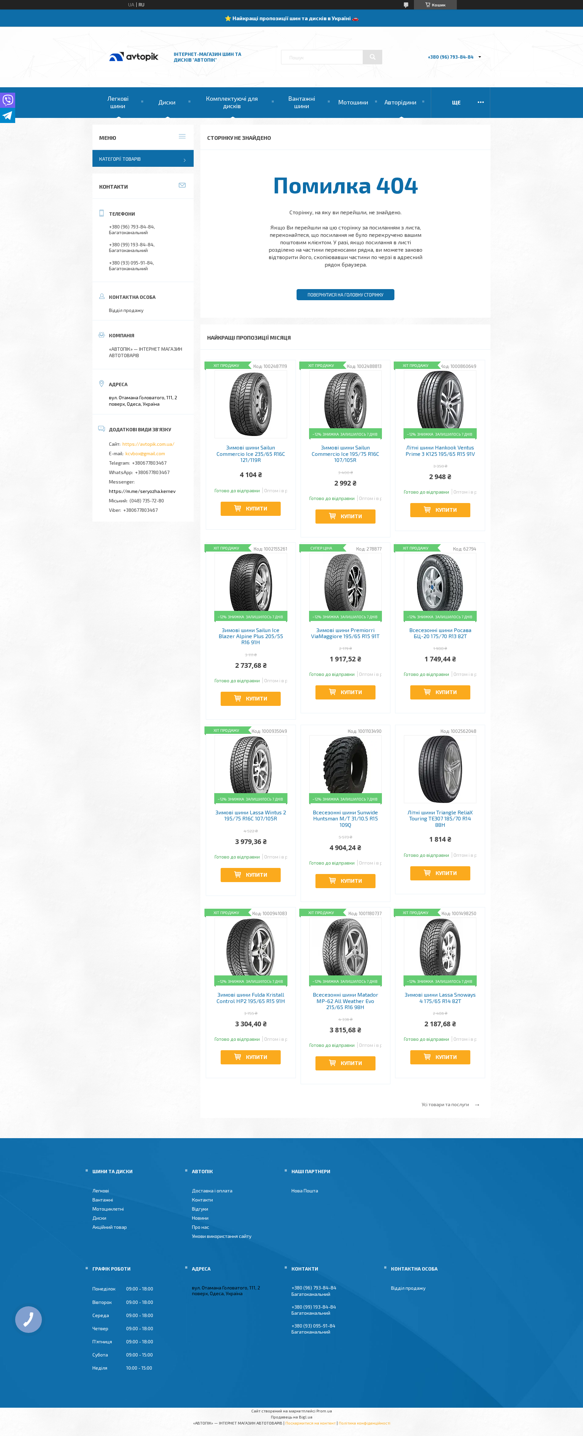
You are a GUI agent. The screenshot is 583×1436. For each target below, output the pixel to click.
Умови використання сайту (221, 1236)
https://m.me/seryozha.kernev (142, 491)
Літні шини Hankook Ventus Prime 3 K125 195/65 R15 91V (440, 450)
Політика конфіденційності (364, 1423)
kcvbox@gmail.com (145, 453)
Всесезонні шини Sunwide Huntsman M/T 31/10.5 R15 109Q (345, 818)
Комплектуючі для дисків (232, 102)
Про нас (200, 1227)
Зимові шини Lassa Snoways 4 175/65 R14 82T (440, 998)
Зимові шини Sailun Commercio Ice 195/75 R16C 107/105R (345, 453)
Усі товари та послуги (445, 1104)
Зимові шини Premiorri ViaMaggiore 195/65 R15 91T (345, 633)
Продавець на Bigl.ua (291, 1416)
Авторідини (400, 102)
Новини (200, 1218)
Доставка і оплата (212, 1190)
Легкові (100, 1190)
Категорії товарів (120, 159)
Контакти (202, 1200)
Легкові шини (118, 102)
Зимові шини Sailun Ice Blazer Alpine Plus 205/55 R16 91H (251, 636)
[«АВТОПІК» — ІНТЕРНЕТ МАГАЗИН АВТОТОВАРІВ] (134, 68)
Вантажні (102, 1200)
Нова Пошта (305, 1190)
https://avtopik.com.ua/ (148, 444)
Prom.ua (324, 1410)
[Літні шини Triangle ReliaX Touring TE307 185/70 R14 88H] (440, 769)
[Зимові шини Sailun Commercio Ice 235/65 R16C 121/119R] (251, 404)
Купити (256, 508)
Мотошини (353, 102)
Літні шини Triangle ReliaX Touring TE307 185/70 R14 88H (440, 818)
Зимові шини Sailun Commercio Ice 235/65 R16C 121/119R (251, 453)
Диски (166, 102)
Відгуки (200, 1209)
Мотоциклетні (108, 1209)
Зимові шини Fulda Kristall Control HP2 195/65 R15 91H (251, 998)
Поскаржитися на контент (310, 1423)
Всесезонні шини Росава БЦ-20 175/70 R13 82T (440, 633)
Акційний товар (109, 1227)
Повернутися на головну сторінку (345, 295)
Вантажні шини (301, 102)
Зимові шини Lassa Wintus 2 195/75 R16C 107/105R (251, 815)
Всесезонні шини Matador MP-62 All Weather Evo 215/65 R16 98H (345, 1001)
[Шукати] (372, 57)
